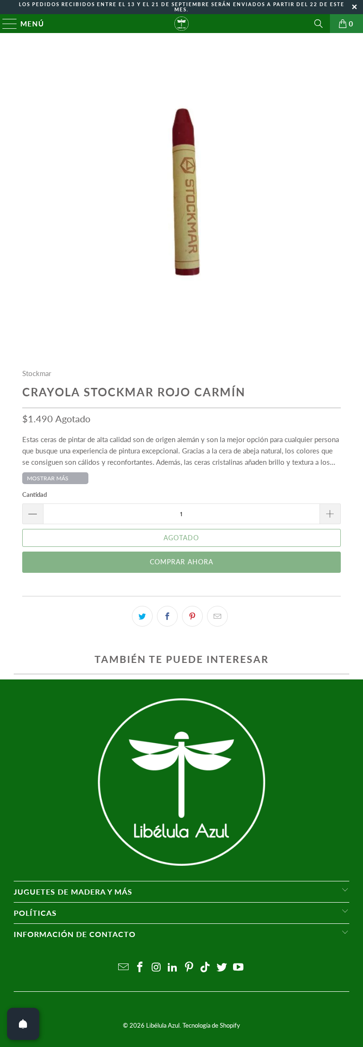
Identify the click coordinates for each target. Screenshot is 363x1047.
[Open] (23, 1024)
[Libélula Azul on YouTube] (239, 967)
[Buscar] (319, 23)
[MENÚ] (5, 23)
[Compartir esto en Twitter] (142, 616)
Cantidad (34, 494)
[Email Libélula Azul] (124, 967)
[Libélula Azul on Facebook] (140, 967)
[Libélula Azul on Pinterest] (189, 967)
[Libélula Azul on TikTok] (206, 967)
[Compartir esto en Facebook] (167, 616)
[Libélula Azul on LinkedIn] (173, 967)
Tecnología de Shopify (211, 1025)
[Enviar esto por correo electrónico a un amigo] (217, 616)
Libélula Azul (163, 1025)
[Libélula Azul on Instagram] (156, 967)
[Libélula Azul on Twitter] (222, 967)
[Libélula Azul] (181, 23)
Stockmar (36, 373)
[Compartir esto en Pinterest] (192, 616)
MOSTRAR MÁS (48, 478)
